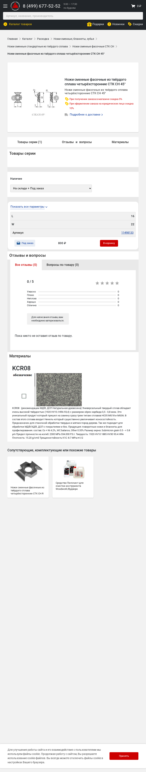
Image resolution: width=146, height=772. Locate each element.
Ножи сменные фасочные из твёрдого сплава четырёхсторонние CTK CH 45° (56, 53)
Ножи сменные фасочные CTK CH (93, 46)
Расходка (43, 38)
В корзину (109, 243)
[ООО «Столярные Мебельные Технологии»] (15, 9)
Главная (12, 38)
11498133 (127, 232)
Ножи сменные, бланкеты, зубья (74, 38)
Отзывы (68, 142)
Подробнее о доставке (85, 114)
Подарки (98, 24)
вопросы (85, 142)
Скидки (138, 24)
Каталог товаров (20, 24)
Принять (124, 755)
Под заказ (27, 243)
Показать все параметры (27, 206)
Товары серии (22, 153)
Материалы (120, 142)
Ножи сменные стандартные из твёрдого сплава (37, 46)
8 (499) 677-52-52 (41, 6)
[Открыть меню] (5, 6)
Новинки (118, 24)
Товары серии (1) (29, 142)
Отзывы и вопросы (27, 255)
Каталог (27, 38)
